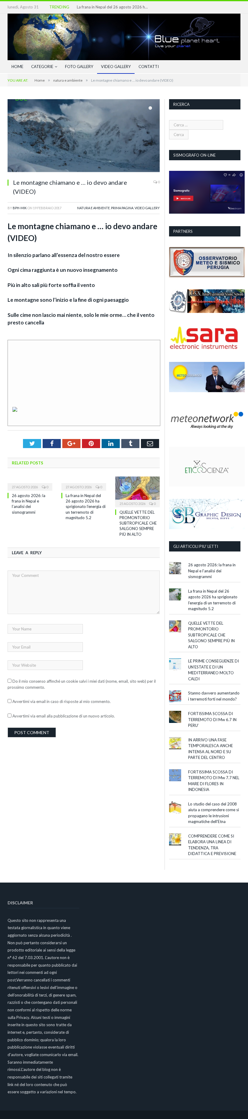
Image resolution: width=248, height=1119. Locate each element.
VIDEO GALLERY (116, 66)
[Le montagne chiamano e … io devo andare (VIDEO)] (84, 136)
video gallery (147, 208)
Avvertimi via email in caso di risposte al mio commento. (61, 701)
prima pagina (122, 208)
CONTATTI (149, 66)
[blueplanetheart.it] (124, 35)
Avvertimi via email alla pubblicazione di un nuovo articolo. (63, 716)
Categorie (42, 66)
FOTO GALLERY (79, 66)
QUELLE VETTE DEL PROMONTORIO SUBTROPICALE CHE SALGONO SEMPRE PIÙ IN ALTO (138, 523)
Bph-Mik (20, 208)
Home (17, 66)
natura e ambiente (93, 208)
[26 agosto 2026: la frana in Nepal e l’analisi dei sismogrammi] (30, 483)
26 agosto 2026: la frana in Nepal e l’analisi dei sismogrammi (212, 570)
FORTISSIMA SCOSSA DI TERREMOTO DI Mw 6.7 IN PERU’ (212, 719)
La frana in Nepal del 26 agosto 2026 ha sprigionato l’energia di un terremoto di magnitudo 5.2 (113, 7)
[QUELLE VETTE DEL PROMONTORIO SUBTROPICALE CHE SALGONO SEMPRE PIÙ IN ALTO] (137, 491)
